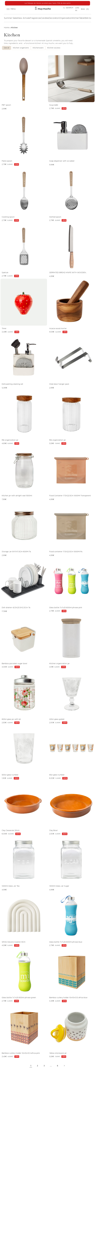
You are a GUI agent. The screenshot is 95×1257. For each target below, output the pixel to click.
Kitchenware (38, 48)
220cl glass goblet (56, 719)
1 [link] (30, 1065)
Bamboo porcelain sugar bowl (14, 663)
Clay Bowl (53, 830)
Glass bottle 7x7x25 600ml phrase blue (65, 942)
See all (6, 48)
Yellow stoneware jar (58, 1053)
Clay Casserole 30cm (10, 830)
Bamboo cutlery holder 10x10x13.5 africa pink (21, 1053)
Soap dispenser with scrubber (62, 161)
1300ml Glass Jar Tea (10, 886)
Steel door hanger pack (59, 384)
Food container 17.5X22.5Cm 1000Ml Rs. (66, 552)
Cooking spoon (8, 217)
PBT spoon (6, 105)
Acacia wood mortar (58, 328)
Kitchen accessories (55, 48)
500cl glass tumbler (10, 775)
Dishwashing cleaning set (12, 384)
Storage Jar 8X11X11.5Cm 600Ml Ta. (16, 552)
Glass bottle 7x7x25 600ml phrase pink (65, 608)
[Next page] (64, 1065)
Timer (4, 328)
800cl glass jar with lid (11, 719)
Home (6, 28)
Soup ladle (53, 105)
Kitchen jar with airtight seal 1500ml (17, 496)
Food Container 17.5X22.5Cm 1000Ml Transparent (70, 496)
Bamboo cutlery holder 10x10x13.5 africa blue (68, 998)
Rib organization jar (10, 440)
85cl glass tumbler (57, 775)
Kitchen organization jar (59, 663)
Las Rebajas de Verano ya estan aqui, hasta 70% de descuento (47, 3)
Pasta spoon (7, 161)
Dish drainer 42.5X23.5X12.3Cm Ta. (16, 608)
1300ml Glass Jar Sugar (59, 886)
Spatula (5, 272)
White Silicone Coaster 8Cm (13, 942)
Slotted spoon (55, 217)
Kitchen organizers (21, 48)
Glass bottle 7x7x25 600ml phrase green (19, 998)
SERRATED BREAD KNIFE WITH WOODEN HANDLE (67, 273)
